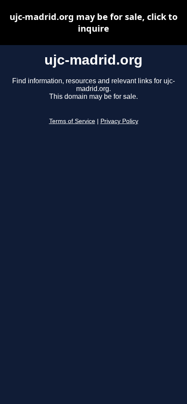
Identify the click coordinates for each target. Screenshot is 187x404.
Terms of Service (72, 121)
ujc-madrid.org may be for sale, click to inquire (93, 22)
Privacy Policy (119, 121)
